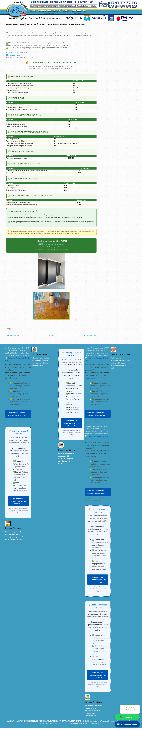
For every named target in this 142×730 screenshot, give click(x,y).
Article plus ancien (90, 335)
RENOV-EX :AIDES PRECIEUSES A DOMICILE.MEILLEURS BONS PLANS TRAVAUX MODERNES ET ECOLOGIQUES (54, 721)
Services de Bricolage (120, 354)
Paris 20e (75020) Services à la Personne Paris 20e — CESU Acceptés (45, 24)
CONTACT (66, 11)
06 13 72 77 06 (127, 717)
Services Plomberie (93, 701)
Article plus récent (13, 335)
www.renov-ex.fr (14, 55)
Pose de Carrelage (13, 528)
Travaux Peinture (39, 354)
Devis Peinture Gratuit (127, 724)
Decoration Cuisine (66, 449)
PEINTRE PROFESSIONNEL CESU (49, 12)
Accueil (51, 335)
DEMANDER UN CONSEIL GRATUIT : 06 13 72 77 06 (17, 413)
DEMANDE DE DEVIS (79, 12)
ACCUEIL (33, 11)
